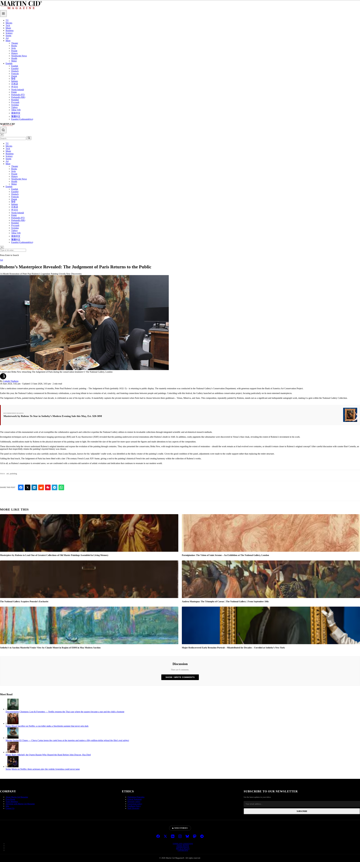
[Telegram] (202, 837)
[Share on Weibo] (48, 487)
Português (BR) (18, 97)
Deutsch (15, 71)
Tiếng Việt (16, 110)
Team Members (12, 802)
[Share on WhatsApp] (61, 487)
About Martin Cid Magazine (17, 797)
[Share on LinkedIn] (34, 487)
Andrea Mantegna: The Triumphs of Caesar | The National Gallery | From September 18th (225, 601)
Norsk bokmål (17, 89)
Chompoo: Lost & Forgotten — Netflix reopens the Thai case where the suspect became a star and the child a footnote (72, 711)
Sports (8, 35)
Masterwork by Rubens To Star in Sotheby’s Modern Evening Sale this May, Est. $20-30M (53, 416)
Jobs (7, 806)
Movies (9, 23)
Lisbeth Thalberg (10, 381)
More (8, 40)
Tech (8, 25)
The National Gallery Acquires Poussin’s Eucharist (24, 601)
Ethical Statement (135, 799)
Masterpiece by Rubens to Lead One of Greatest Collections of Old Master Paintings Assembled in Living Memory (54, 555)
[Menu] (3, 13)
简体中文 (15, 113)
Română (15, 99)
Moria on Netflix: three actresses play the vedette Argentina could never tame (46, 769)
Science (9, 33)
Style (13, 48)
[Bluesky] (187, 837)
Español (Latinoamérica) (22, 119)
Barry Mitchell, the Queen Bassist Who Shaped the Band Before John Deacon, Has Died (51, 755)
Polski (14, 92)
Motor (14, 61)
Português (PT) (18, 94)
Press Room (10, 799)
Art (7, 38)
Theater (14, 43)
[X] (165, 837)
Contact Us (10, 808)
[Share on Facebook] (21, 487)
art (7, 473)
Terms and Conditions (183, 843)
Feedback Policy (134, 806)
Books (14, 45)
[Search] (3, 130)
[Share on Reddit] (41, 487)
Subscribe (302, 811)
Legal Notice (183, 845)
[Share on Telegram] (54, 487)
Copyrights (183, 850)
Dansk (14, 76)
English (9, 63)
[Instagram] (180, 837)
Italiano (14, 81)
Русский (15, 102)
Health (14, 58)
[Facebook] (158, 837)
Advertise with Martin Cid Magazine (20, 804)
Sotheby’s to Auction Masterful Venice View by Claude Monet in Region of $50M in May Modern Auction (50, 647)
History (14, 53)
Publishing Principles (136, 797)
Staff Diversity (133, 808)
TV (7, 20)
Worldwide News (19, 56)
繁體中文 (15, 116)
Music (8, 28)
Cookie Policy (182, 847)
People (14, 51)
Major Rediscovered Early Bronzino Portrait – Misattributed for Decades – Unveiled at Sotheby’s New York (233, 647)
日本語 (14, 84)
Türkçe (14, 107)
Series (8, 726)
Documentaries (12, 711)
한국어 (14, 87)
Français (15, 73)
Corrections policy (135, 804)
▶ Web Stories (180, 828)
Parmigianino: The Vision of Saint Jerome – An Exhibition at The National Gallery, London (225, 555)
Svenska (15, 105)
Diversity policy (134, 802)
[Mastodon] (194, 837)
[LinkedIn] (172, 837)
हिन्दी (13, 78)
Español (14, 68)
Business (10, 30)
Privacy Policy (183, 848)
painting (13, 473)
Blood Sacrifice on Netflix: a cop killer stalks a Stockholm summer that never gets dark (50, 726)
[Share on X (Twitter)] (27, 487)
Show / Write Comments (180, 677)
